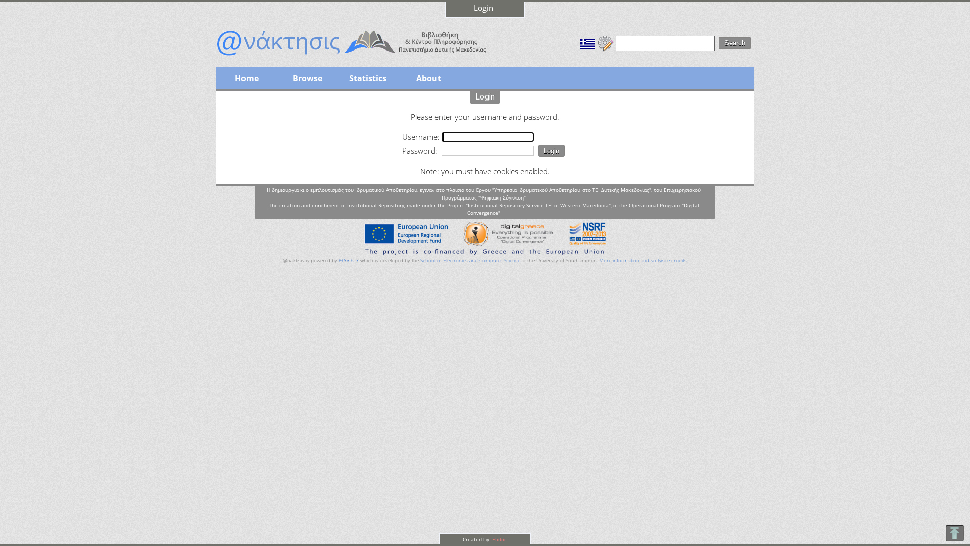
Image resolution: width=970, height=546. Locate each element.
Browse (307, 78)
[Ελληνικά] (587, 42)
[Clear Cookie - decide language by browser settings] (606, 42)
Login (483, 8)
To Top (954, 533)
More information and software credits (643, 260)
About (428, 78)
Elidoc (499, 539)
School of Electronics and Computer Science (470, 260)
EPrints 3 (349, 260)
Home (247, 78)
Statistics (367, 78)
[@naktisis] (367, 57)
